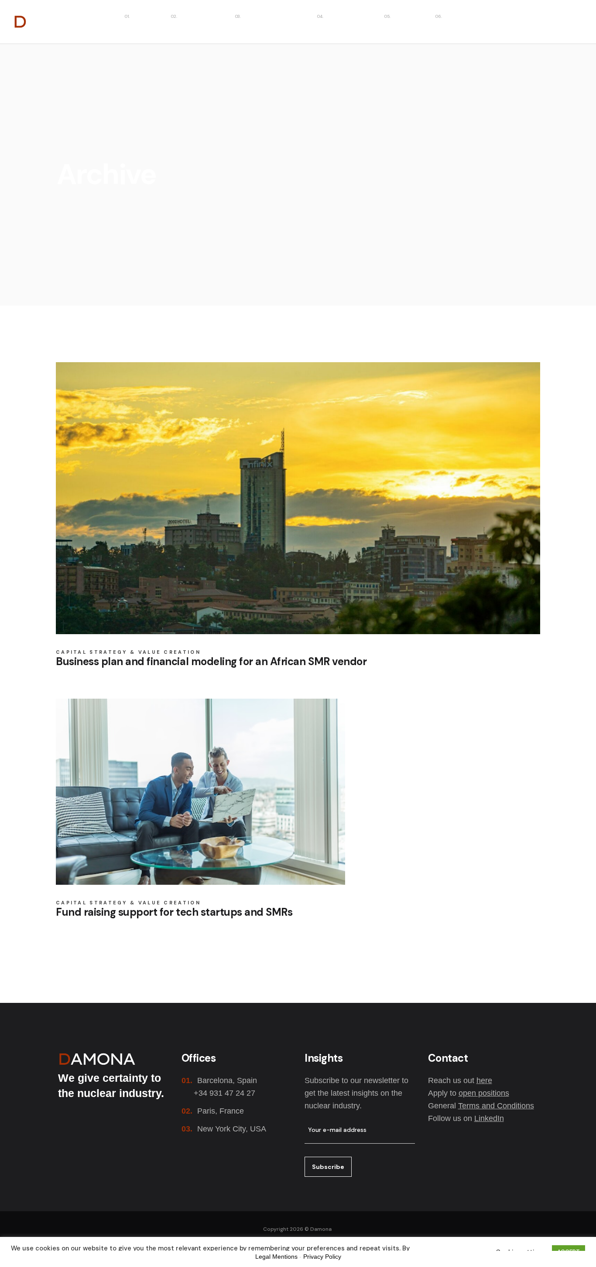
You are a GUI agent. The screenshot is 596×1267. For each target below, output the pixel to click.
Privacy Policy (322, 1256)
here (484, 1080)
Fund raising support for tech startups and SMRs (174, 912)
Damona (321, 1229)
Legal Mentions (276, 1256)
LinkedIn (489, 1118)
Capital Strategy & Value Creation (128, 652)
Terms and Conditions (496, 1105)
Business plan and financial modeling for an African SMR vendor (211, 661)
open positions (484, 1093)
